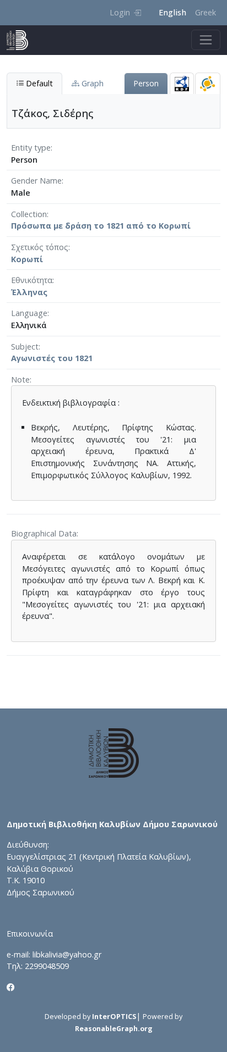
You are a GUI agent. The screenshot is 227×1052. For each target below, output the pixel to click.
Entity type (31, 147)
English (172, 12)
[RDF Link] (182, 83)
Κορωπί (27, 259)
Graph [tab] (91, 83)
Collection (29, 214)
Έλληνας (29, 292)
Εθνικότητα (31, 280)
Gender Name (36, 180)
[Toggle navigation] (205, 40)
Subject (25, 346)
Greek (205, 12)
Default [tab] (38, 83)
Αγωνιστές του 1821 (52, 358)
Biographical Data (44, 533)
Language (29, 313)
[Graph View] (207, 83)
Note (20, 379)
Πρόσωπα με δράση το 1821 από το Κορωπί (101, 225)
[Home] (22, 40)
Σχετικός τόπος (39, 247)
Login (120, 12)
